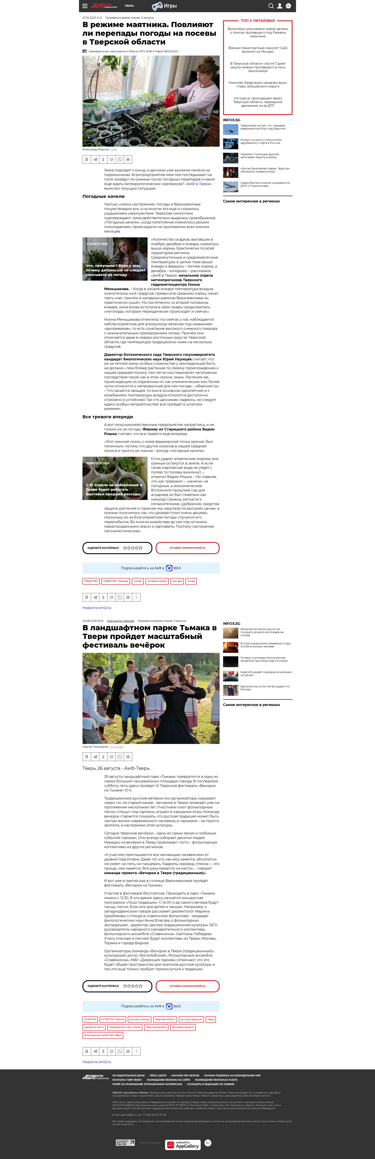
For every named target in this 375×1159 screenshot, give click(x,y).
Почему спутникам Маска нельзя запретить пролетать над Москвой (264, 659)
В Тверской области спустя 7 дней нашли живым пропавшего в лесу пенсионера (257, 67)
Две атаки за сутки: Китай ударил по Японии (265, 688)
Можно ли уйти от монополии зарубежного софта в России (261, 141)
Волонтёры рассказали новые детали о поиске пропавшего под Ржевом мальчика (258, 32)
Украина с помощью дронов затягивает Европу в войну (259, 156)
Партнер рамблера (150, 1142)
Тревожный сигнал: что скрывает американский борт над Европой (263, 127)
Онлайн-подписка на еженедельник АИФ (232, 1075)
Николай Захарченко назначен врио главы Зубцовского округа (258, 84)
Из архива (116, 746)
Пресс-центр (158, 1075)
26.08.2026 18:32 (93, 620)
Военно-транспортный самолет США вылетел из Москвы (258, 50)
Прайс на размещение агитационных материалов (147, 1084)
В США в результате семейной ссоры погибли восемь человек (265, 645)
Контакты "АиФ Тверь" (127, 1080)
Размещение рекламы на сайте (168, 1080)
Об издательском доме (128, 1075)
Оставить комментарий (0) (188, 548)
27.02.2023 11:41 (92, 17)
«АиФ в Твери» (198, 184)
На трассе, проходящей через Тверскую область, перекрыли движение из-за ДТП (257, 102)
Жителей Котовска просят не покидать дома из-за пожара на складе (261, 632)
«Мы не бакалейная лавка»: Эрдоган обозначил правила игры (264, 170)
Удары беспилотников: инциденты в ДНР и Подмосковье (265, 184)
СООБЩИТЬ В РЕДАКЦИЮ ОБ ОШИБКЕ (210, 1084)
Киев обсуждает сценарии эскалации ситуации (265, 674)
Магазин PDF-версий (185, 1075)
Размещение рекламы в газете (216, 1080)
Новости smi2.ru (96, 608)
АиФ (114, 149)
